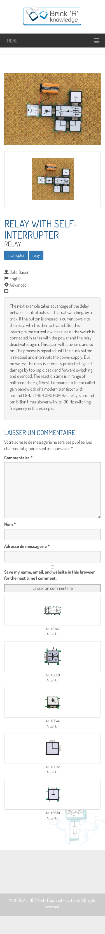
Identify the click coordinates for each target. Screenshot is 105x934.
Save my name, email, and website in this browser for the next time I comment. (49, 575)
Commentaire (18, 457)
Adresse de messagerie (27, 546)
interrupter (16, 255)
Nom (10, 524)
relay (36, 255)
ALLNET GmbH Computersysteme (51, 900)
